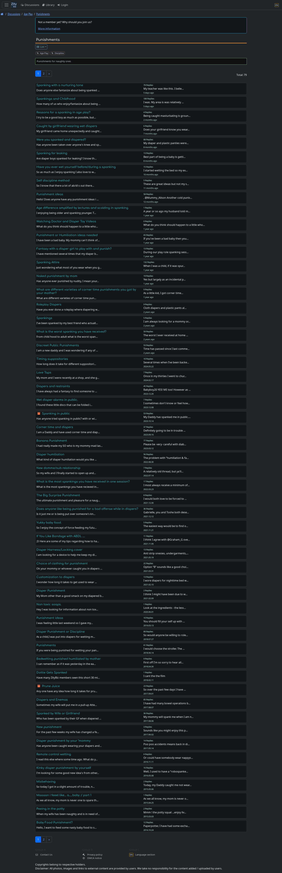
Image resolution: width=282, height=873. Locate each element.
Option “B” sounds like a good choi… (165, 567)
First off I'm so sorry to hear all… (163, 662)
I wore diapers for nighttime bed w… (165, 580)
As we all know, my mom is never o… (165, 798)
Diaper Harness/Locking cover (59, 549)
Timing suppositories (52, 359)
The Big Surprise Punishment (58, 495)
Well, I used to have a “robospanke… (165, 771)
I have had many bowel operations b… (166, 703)
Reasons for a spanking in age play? (63, 112)
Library (50, 5)
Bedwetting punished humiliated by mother (68, 658)
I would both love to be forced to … (165, 499)
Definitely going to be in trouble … (164, 430)
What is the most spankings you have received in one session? (83, 481)
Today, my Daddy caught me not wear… (167, 785)
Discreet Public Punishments (57, 345)
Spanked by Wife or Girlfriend (58, 713)
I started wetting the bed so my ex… (165, 170)
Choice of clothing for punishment (62, 563)
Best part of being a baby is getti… (164, 157)
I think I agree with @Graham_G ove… (166, 539)
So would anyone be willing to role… (165, 635)
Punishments (43, 14)
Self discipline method (53, 180)
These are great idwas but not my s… (166, 184)
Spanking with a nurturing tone (59, 85)
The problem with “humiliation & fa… (166, 458)
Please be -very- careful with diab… (164, 444)
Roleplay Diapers (48, 304)
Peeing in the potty (50, 808)
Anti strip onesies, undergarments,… (165, 553)
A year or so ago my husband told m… (166, 211)
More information (49, 28)
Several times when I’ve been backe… (166, 362)
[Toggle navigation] (6, 5)
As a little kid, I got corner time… (163, 293)
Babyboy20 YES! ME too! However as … (167, 389)
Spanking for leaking (51, 153)
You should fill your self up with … (164, 621)
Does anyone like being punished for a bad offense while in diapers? (87, 508)
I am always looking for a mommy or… (166, 321)
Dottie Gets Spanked (51, 672)
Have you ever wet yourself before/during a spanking (76, 167)
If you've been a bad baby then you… (166, 238)
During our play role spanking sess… (166, 252)
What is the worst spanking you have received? (71, 331)
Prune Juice (51, 686)
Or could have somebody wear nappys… (168, 758)
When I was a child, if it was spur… (164, 266)
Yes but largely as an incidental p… (164, 279)
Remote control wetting (53, 754)
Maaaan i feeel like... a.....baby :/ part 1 (63, 795)
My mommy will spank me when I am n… (168, 717)
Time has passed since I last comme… (166, 349)
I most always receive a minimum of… (166, 485)
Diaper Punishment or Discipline (60, 631)
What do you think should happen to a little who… (174, 225)
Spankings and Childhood (55, 98)
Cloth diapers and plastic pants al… (165, 308)
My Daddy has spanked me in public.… (167, 417)
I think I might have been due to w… (165, 594)
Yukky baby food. (49, 522)
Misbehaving (45, 781)
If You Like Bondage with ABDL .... (60, 536)
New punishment (49, 727)
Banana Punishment (51, 440)
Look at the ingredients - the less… (164, 608)
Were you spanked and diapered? (61, 139)
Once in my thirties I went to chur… (164, 376)
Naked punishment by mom (56, 276)
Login (64, 5)
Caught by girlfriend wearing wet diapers (66, 126)
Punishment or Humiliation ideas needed (67, 235)
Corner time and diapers (54, 427)
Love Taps (43, 372)
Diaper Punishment (50, 590)
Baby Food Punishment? (54, 822)
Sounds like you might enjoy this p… (165, 730)
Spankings (44, 318)
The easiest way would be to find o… (165, 526)
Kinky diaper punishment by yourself (63, 767)
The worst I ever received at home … (165, 335)
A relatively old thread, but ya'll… (163, 471)
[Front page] (2, 14)
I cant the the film (154, 676)
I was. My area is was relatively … (163, 102)
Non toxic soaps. (48, 604)
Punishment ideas (49, 194)
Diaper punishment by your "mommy (63, 740)
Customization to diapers (55, 577)
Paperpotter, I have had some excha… (166, 826)
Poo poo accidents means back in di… (166, 744)
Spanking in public (56, 413)
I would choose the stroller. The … (164, 648)
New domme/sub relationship (58, 468)
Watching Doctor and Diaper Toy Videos (66, 221)
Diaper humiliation (50, 454)
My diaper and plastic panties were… (166, 143)
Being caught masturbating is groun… (166, 116)
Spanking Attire (47, 262)
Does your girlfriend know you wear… (166, 129)
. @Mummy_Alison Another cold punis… (167, 197)
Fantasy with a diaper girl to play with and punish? (74, 248)
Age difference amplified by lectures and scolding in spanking (82, 207)
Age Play (28, 14)
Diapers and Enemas (52, 699)
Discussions (31, 5)
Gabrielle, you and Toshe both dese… (166, 512)
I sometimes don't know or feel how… (166, 403)
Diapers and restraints (53, 386)
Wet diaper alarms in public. (57, 399)
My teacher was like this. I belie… (163, 88)
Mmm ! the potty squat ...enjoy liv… (164, 812)
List (41, 47)
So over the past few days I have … (164, 689)
